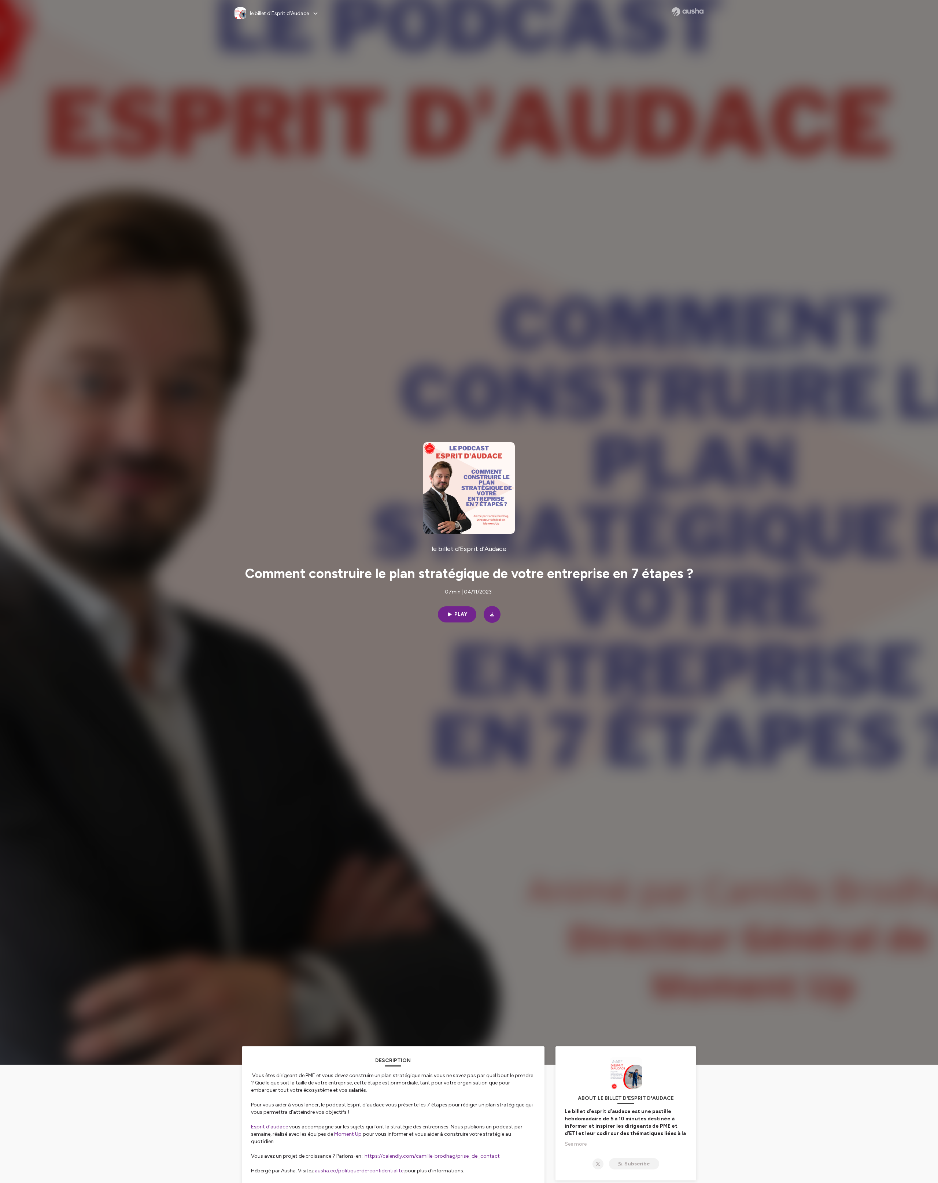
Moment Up (348, 1134)
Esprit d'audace (269, 1127)
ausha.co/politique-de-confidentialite (359, 1171)
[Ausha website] (688, 11)
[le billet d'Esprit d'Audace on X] (597, 1163)
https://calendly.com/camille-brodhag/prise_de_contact (432, 1156)
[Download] (492, 614)
